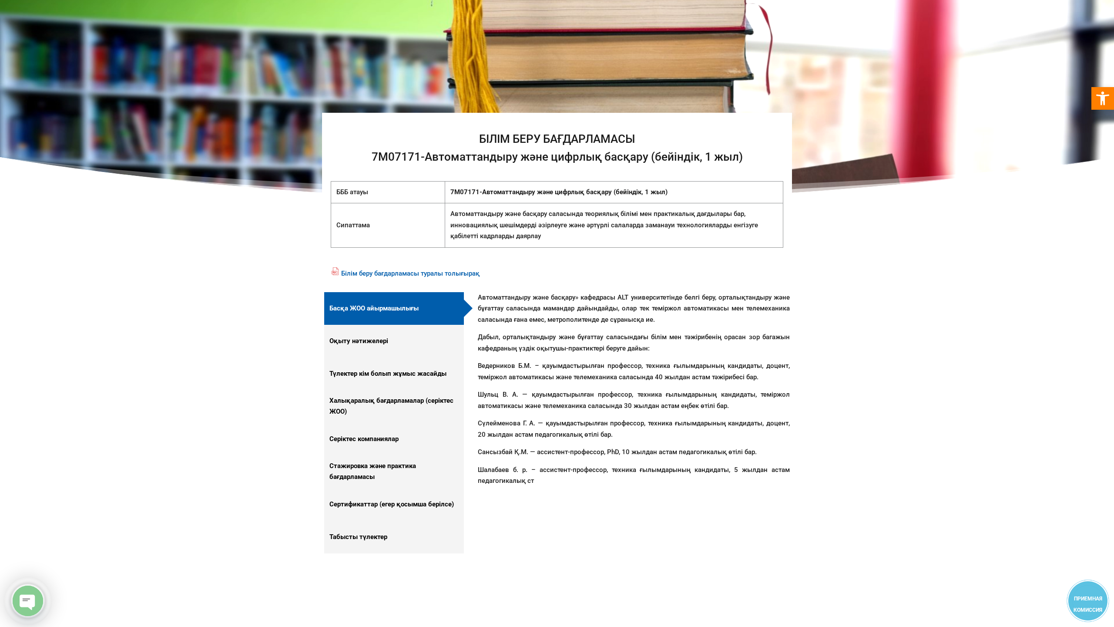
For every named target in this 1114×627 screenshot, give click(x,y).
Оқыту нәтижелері (358, 341)
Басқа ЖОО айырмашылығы (374, 308)
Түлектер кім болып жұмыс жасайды (387, 374)
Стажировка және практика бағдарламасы (372, 471)
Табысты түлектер (358, 537)
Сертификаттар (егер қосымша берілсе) (391, 504)
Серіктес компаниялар (364, 439)
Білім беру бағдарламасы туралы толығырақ (410, 273)
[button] (1102, 98)
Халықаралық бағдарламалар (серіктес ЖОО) (391, 406)
